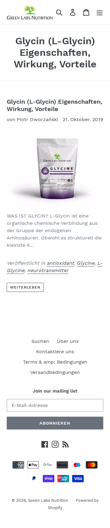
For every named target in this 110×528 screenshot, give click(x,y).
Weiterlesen (25, 287)
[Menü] (99, 12)
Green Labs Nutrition (48, 500)
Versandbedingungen (55, 372)
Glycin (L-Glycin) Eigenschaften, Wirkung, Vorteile (54, 105)
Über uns (68, 341)
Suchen (40, 341)
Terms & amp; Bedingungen (55, 362)
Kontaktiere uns (55, 351)
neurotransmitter (47, 270)
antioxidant (60, 263)
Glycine (85, 263)
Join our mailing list (55, 391)
